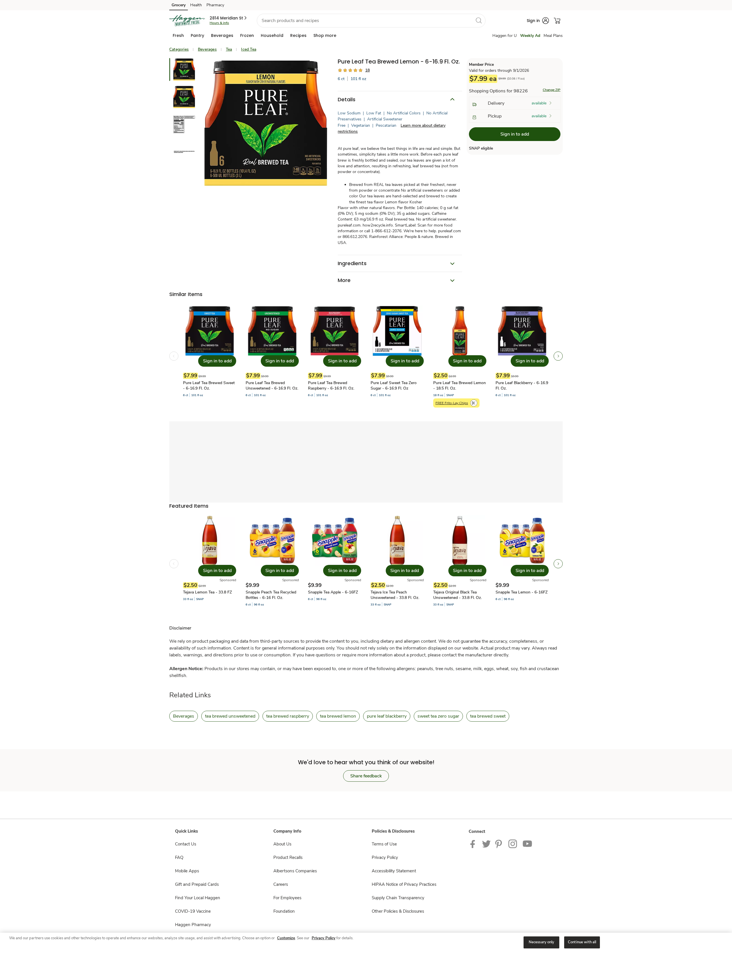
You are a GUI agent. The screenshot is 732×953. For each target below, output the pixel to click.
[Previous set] (173, 356)
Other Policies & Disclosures (398, 911)
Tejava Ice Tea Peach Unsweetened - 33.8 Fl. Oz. (395, 594)
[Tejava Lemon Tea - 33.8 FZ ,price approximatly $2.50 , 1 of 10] (209, 563)
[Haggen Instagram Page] (513, 843)
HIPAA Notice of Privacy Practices (404, 884)
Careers (280, 884)
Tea (229, 49)
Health (196, 5)
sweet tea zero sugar (438, 716)
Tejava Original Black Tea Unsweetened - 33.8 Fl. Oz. (457, 594)
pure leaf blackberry (387, 716)
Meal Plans (553, 35)
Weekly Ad (530, 35)
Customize (286, 938)
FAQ (179, 857)
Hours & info (219, 23)
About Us (282, 844)
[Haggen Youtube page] (527, 843)
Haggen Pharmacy (193, 925)
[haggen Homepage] (187, 20)
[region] (366, 943)
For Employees (287, 898)
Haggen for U (504, 35)
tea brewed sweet (488, 716)
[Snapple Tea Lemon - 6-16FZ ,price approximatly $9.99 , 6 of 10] (522, 563)
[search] (478, 20)
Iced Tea (248, 49)
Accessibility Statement (394, 871)
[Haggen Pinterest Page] (499, 843)
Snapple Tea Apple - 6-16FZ (333, 592)
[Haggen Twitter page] (486, 843)
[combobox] (371, 20)
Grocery (179, 5)
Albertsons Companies (295, 871)
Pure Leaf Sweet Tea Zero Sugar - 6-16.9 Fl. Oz (394, 385)
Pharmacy (215, 5)
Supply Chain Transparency (398, 898)
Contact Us (185, 844)
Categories (179, 49)
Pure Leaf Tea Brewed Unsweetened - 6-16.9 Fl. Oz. (272, 385)
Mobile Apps (187, 871)
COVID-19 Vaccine (193, 911)
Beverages (207, 49)
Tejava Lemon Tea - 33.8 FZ (207, 592)
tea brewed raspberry (287, 716)
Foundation (284, 911)
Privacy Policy (385, 857)
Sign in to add (514, 134)
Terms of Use (384, 844)
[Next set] (558, 356)
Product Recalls (288, 857)
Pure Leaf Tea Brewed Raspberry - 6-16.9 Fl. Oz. (331, 385)
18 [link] (367, 70)
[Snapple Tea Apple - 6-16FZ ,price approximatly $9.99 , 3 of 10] (334, 563)
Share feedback (366, 776)
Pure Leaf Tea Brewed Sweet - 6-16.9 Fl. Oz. (209, 385)
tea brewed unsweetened (230, 716)
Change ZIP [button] (551, 90)
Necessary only (541, 942)
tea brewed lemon (338, 716)
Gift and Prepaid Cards (197, 884)
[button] (229, 18)
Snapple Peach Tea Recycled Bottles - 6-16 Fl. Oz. (271, 594)
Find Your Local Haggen (197, 898)
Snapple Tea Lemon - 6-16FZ (522, 592)
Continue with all (582, 942)
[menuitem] (178, 35)
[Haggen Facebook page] (474, 843)
